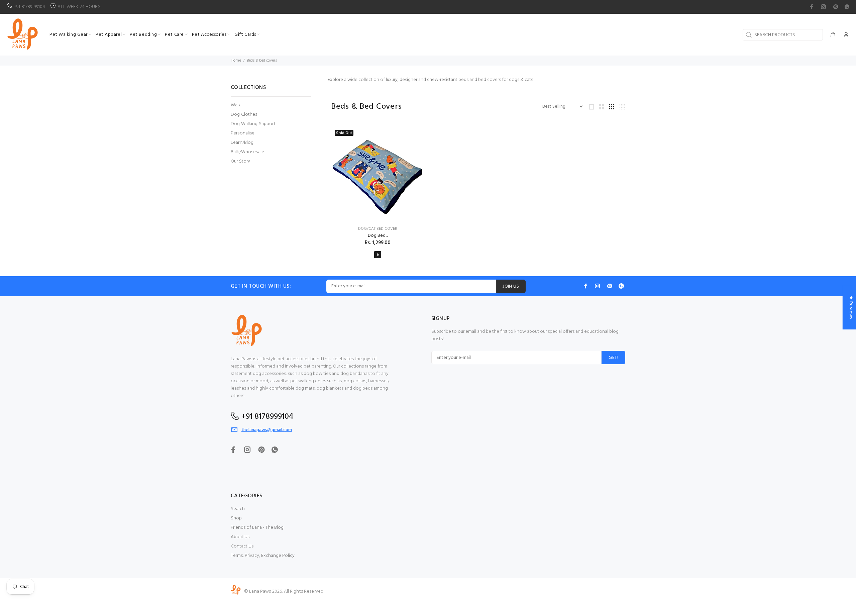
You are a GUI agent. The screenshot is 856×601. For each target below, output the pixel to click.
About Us (240, 537)
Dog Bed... (378, 235)
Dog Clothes (244, 114)
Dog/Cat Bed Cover (377, 228)
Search (238, 509)
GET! (613, 358)
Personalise (243, 133)
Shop (236, 518)
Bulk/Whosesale (247, 152)
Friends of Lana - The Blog (257, 527)
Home (236, 60)
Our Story (240, 161)
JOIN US (511, 286)
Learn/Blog (242, 142)
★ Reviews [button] (851, 307)
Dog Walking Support (253, 124)
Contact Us (242, 546)
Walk (236, 105)
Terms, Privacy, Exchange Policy (263, 556)
